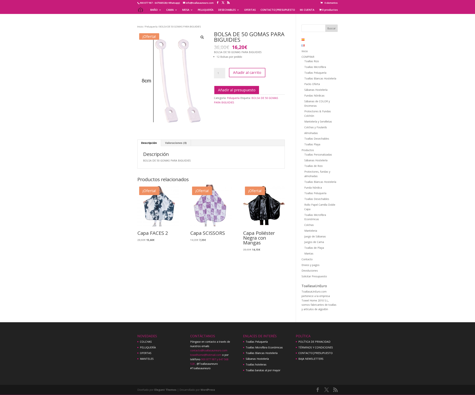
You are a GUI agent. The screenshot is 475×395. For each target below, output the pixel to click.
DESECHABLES (227, 10)
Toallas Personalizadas (318, 154)
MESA (185, 10)
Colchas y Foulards (315, 127)
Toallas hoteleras (256, 364)
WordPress (208, 389)
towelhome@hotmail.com (205, 355)
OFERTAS (250, 10)
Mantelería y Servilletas (318, 121)
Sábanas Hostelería (315, 90)
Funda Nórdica (313, 187)
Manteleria (310, 230)
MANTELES (147, 358)
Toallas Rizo (311, 61)
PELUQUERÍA (205, 10)
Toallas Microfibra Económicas (264, 347)
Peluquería (151, 26)
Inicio (140, 26)
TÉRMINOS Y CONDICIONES (315, 347)
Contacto (307, 259)
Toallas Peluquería (315, 72)
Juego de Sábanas (315, 236)
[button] (202, 37)
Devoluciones (310, 270)
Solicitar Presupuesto (314, 276)
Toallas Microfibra (315, 67)
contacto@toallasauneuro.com (208, 350)
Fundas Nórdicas (314, 95)
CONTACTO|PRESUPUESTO (278, 10)
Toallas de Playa (314, 247)
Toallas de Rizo (313, 166)
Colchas (309, 225)
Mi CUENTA (307, 10)
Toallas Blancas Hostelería (320, 78)
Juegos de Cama (314, 242)
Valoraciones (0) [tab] (176, 143)
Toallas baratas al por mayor (263, 370)
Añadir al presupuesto (236, 89)
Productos (308, 150)
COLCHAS (146, 341)
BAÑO (154, 10)
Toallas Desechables (316, 138)
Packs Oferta (312, 84)
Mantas (308, 253)
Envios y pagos (311, 265)
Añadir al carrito (247, 72)
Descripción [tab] (149, 143)
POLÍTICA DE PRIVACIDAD (314, 341)
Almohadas (311, 133)
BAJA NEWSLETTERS (310, 358)
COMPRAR (308, 56)
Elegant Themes (165, 389)
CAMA (170, 10)
